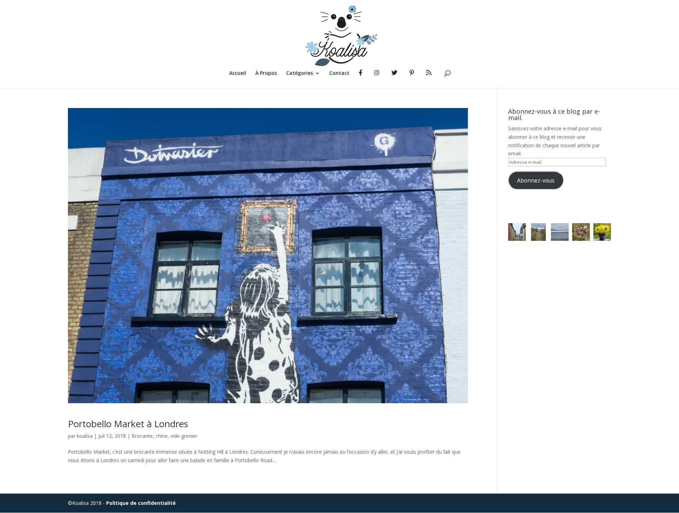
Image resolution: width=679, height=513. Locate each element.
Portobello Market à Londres (128, 423)
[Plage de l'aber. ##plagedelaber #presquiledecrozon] (538, 232)
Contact (339, 73)
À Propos (266, 73)
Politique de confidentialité (141, 503)
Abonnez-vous (536, 180)
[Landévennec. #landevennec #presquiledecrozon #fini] (517, 232)
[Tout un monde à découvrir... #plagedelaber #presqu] (581, 232)
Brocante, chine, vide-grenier (164, 436)
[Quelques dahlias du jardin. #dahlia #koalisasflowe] (602, 232)
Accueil (237, 73)
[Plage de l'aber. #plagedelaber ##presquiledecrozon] (560, 232)
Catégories (299, 73)
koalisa (85, 436)
